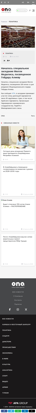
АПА (13, 93)
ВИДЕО (5, 381)
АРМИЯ (5, 387)
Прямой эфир (22, 10)
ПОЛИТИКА (6, 330)
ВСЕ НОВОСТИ (18, 292)
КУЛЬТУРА (6, 364)
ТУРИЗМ (5, 393)
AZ (23, 2)
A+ (8, 60)
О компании (18, 296)
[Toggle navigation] (33, 10)
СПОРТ (5, 376)
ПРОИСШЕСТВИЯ (9, 347)
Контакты (18, 300)
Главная (4, 22)
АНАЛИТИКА (7, 370)
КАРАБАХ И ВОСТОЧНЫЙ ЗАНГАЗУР (16, 324)
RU (33, 2)
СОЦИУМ (5, 336)
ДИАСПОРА (6, 342)
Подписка (18, 304)
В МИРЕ (5, 359)
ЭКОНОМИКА (7, 353)
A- (4, 61)
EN (28, 2)
